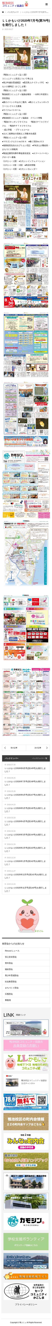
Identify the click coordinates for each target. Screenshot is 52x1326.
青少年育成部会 (12, 975)
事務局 (8, 1000)
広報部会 (9, 994)
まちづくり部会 (12, 988)
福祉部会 (9, 969)
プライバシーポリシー (26, 1304)
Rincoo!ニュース (12, 951)
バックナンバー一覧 (39, 758)
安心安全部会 (11, 957)
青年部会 (9, 963)
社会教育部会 (11, 981)
